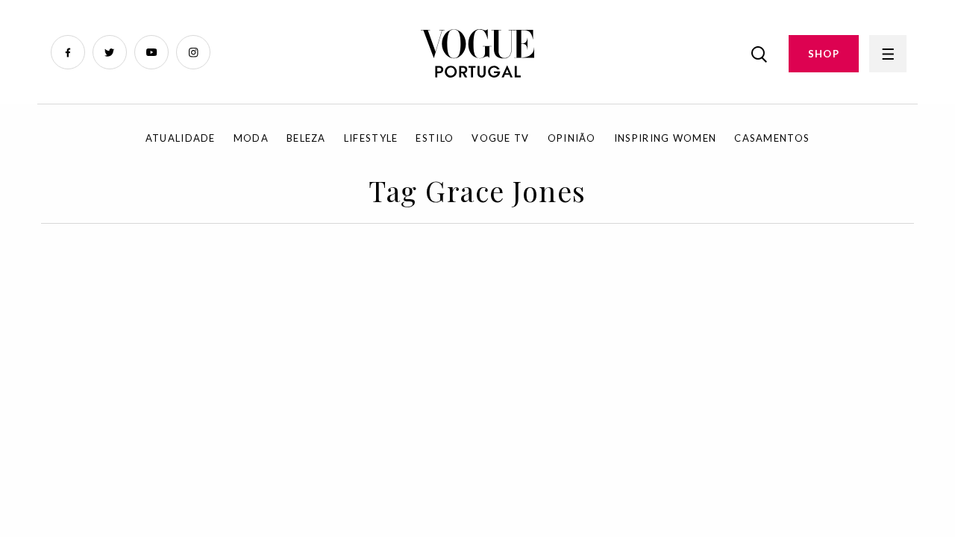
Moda (251, 138)
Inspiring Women (665, 138)
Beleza (306, 138)
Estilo (435, 138)
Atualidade (180, 138)
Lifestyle (371, 138)
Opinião (572, 138)
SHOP (823, 54)
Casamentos (772, 138)
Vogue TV (500, 138)
